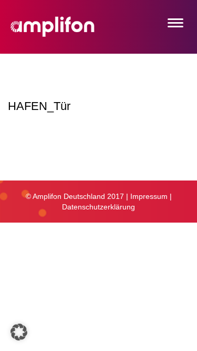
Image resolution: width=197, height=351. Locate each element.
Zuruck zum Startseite (53, 159)
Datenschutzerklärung (98, 207)
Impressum (149, 196)
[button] (19, 332)
